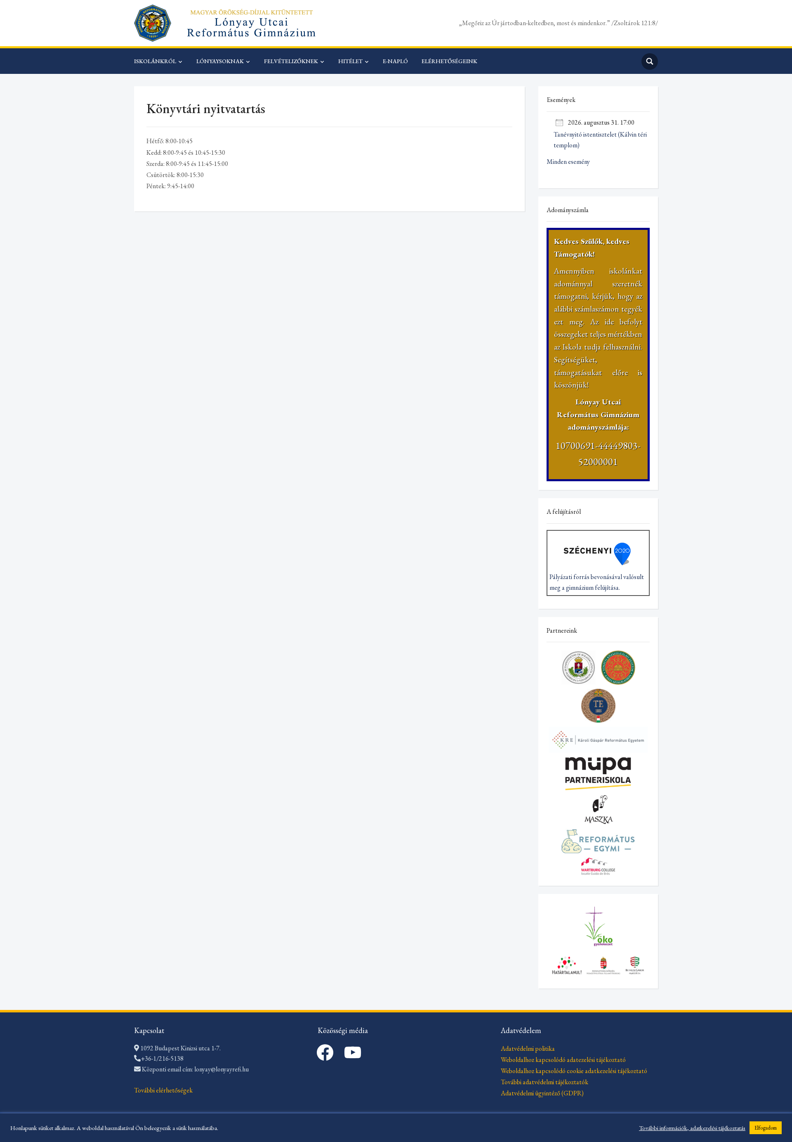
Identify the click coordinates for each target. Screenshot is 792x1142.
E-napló (395, 61)
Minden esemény (568, 161)
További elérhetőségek (163, 1090)
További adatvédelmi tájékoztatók (544, 1082)
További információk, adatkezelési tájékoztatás (692, 1128)
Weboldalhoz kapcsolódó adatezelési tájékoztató (563, 1059)
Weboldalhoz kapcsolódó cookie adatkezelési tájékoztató (574, 1070)
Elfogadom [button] (765, 1127)
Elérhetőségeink (449, 61)
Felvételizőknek (291, 61)
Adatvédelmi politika (528, 1048)
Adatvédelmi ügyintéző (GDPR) (542, 1093)
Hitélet (350, 61)
